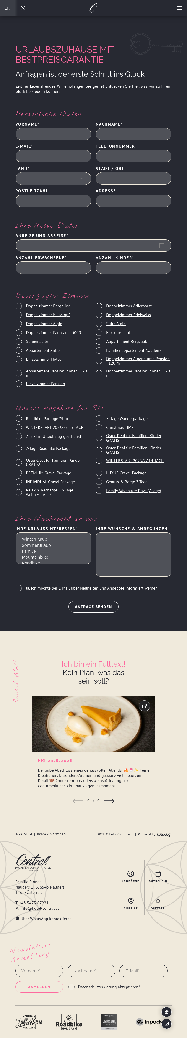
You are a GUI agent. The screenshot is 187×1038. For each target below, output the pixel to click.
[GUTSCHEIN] (158, 874)
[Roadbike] (53, 563)
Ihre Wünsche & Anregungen (132, 528)
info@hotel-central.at (40, 908)
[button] (78, 800)
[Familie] (53, 551)
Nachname (108, 124)
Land (22, 168)
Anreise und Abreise (41, 235)
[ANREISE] (130, 901)
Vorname (26, 124)
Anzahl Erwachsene (40, 257)
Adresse (106, 190)
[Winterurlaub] (53, 539)
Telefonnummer (115, 146)
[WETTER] (158, 901)
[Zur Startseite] (93, 8)
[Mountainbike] (53, 557)
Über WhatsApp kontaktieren (46, 918)
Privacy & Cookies (51, 834)
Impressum (23, 834)
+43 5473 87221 (34, 903)
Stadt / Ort (110, 168)
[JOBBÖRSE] (130, 874)
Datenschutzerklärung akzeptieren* (109, 987)
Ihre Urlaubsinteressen (46, 528)
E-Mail (23, 146)
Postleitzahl (32, 190)
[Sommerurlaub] (53, 545)
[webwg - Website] (164, 834)
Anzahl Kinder (114, 257)
